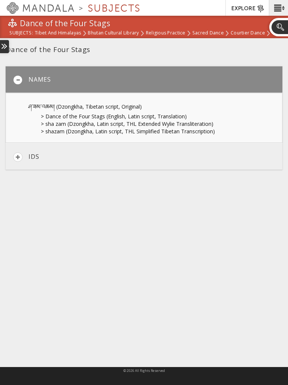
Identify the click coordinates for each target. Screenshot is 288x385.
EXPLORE (243, 8)
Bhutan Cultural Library (113, 33)
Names (39, 79)
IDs (33, 156)
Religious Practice (166, 33)
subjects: (21, 33)
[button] (278, 8)
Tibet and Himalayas (58, 33)
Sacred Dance (208, 33)
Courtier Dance (248, 33)
